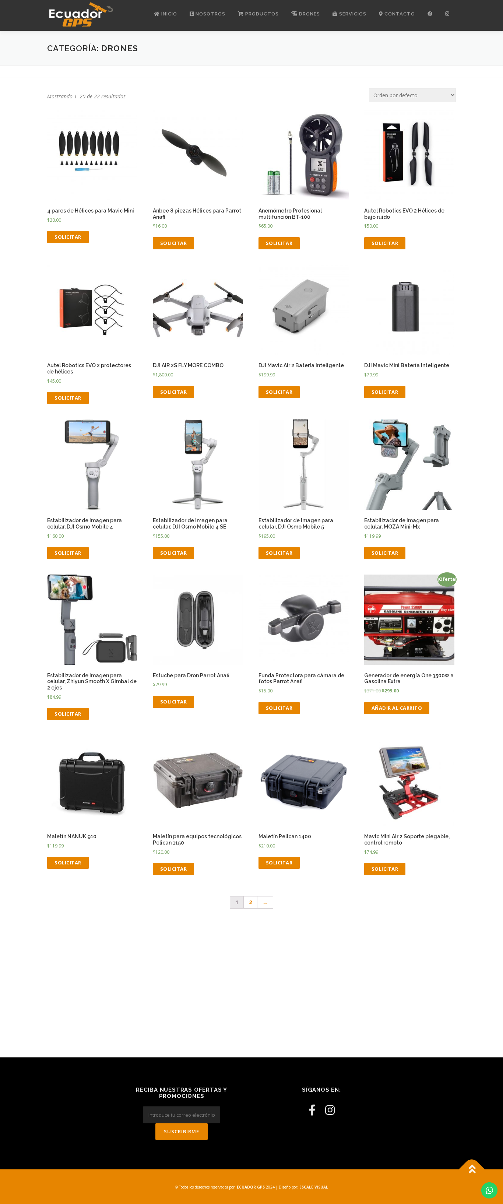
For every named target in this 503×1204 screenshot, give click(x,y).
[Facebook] (312, 1109)
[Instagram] (330, 1109)
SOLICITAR (67, 237)
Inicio (168, 14)
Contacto (399, 14)
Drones (309, 14)
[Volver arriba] (472, 1169)
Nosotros (209, 14)
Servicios (352, 14)
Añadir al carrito (397, 708)
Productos (261, 14)
